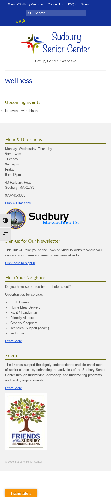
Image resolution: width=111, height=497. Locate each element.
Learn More (13, 341)
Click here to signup (20, 263)
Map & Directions (18, 203)
